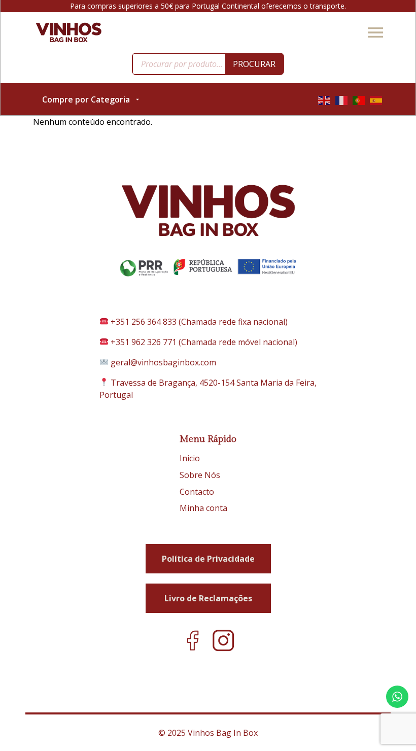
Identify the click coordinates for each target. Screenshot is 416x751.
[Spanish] (376, 99)
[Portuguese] (359, 99)
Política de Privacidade (208, 558)
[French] (342, 99)
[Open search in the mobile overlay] (208, 64)
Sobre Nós (200, 475)
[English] (324, 99)
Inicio (190, 458)
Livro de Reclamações (208, 598)
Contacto (197, 491)
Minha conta (203, 508)
